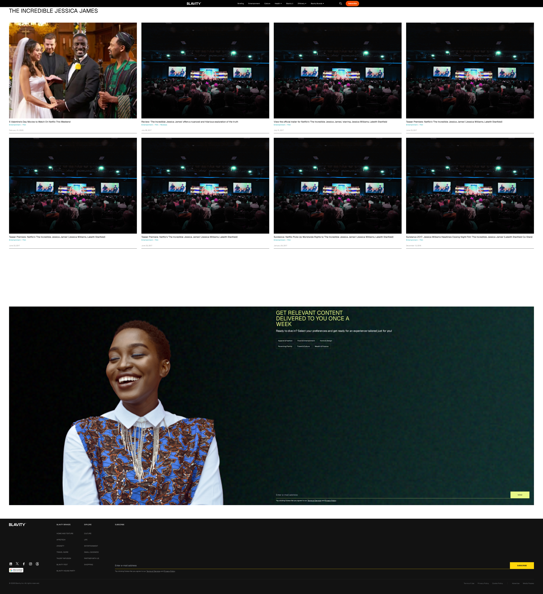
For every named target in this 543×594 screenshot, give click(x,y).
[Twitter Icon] (17, 563)
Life (85, 540)
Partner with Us (91, 558)
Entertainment (91, 546)
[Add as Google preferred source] (16, 570)
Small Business (91, 552)
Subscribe (352, 3)
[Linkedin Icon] (10, 564)
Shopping (88, 564)
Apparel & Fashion (285, 341)
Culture (87, 533)
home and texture (65, 533)
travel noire (62, 552)
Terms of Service (314, 500)
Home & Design (326, 341)
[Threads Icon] (37, 564)
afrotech (61, 540)
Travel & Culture (303, 346)
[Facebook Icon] (23, 564)
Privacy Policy (330, 500)
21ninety (60, 546)
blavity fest (62, 564)
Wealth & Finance (321, 346)
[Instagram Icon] (30, 564)
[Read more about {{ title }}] (73, 70)
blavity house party (66, 571)
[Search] (340, 3)
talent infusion (64, 558)
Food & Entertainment (306, 341)
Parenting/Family (285, 346)
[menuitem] (278, 3)
